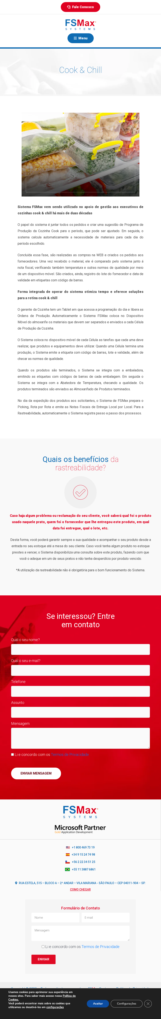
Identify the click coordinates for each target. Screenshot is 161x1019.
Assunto (17, 702)
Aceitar (98, 1004)
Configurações (126, 1004)
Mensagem (20, 723)
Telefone (18, 681)
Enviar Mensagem (36, 773)
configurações (55, 1007)
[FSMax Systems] (80, 24)
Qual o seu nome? (25, 640)
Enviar (43, 959)
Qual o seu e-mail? (25, 660)
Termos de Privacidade (70, 754)
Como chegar (80, 889)
